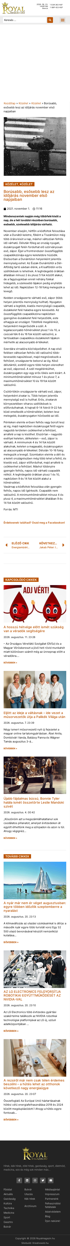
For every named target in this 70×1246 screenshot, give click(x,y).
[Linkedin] (27, 1180)
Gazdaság (10, 1198)
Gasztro (8, 1221)
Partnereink (52, 1198)
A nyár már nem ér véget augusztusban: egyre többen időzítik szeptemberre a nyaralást (35, 907)
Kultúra (8, 1203)
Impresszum (52, 1194)
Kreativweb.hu (40, 1243)
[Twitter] (43, 1180)
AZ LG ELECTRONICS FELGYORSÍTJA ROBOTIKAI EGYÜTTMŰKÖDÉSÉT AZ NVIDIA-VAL (32, 995)
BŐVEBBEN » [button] (10, 663)
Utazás (28, 1194)
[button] (63, 20)
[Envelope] (50, 1180)
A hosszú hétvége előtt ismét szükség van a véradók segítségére (34, 629)
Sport (7, 1217)
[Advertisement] (35, 65)
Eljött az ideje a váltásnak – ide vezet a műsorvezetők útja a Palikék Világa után (34, 715)
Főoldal (8, 1189)
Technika (9, 1208)
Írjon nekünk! (52, 1220)
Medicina (9, 1212)
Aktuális (8, 1194)
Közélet (23, 103)
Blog (47, 1216)
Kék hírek (29, 1198)
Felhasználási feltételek (52, 1205)
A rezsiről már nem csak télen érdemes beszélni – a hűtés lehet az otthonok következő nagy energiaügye (34, 1084)
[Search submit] (50, 20)
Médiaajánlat (52, 1189)
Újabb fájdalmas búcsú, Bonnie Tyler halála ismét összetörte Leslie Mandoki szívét (34, 802)
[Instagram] (35, 1180)
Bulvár (7, 1226)
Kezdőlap (9, 103)
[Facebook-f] (19, 1180)
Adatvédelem (53, 1211)
